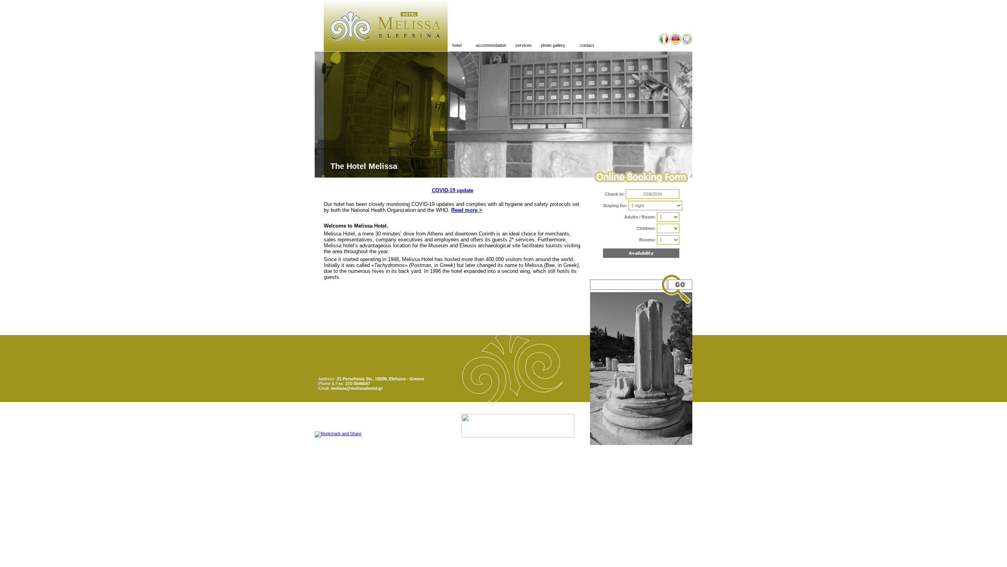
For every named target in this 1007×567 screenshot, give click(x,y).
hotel (454, 45)
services (523, 45)
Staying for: (615, 205)
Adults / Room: (640, 217)
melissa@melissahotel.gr (357, 388)
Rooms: (647, 239)
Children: (646, 228)
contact (587, 45)
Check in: (615, 194)
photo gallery (550, 45)
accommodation (491, 45)
